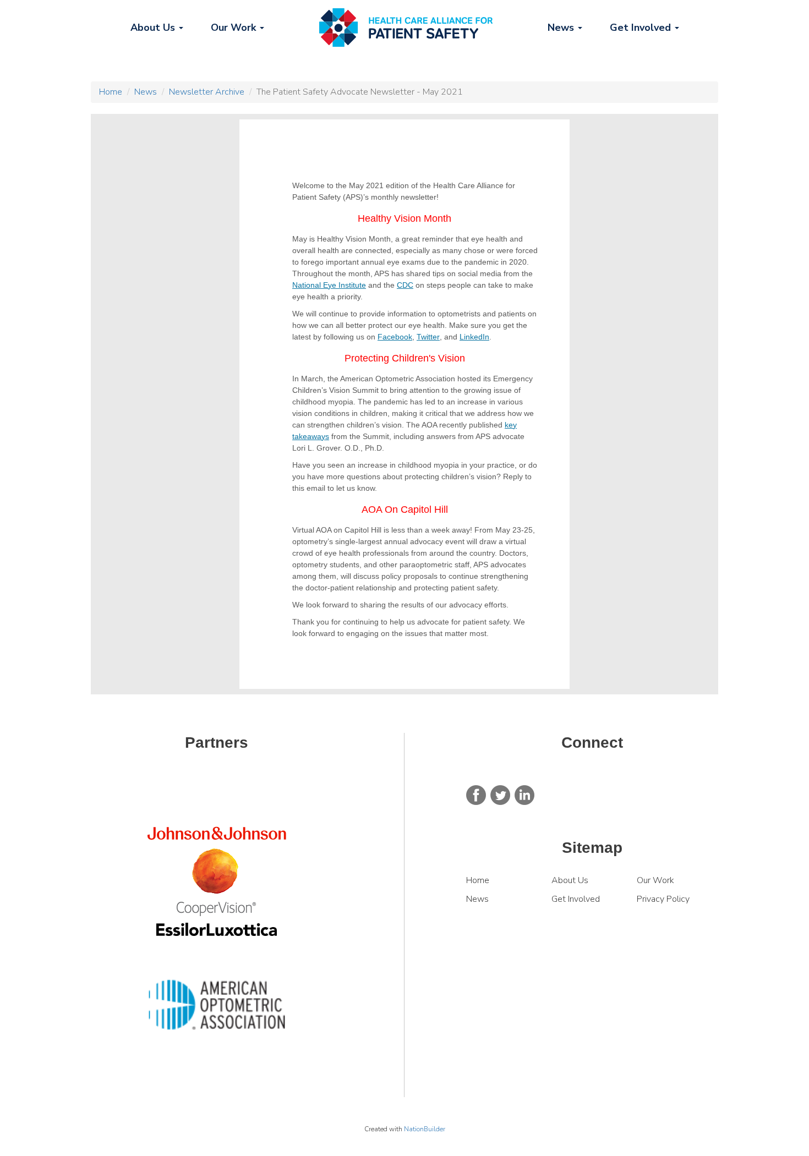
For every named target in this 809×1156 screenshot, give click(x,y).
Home (110, 92)
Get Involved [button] (642, 27)
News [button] (562, 27)
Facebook (395, 336)
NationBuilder (424, 1129)
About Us (569, 880)
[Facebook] (476, 794)
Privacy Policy (663, 899)
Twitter (428, 336)
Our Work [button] (235, 27)
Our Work (656, 880)
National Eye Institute (329, 285)
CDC (405, 285)
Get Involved (575, 899)
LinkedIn (474, 336)
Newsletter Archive (206, 92)
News (145, 92)
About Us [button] (154, 27)
